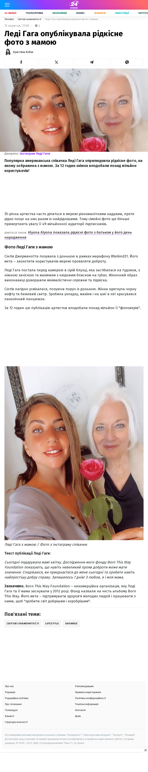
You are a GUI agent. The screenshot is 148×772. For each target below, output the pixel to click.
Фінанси (100, 13)
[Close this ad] (145, 750)
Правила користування (88, 692)
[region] (74, 763)
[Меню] (7, 5)
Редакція (10, 692)
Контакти (80, 710)
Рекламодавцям (84, 686)
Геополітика (34, 13)
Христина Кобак (23, 52)
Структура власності (16, 722)
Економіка (59, 13)
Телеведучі (11, 710)
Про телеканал (13, 704)
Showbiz (9, 19)
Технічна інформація (86, 704)
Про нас (9, 686)
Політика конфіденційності (90, 698)
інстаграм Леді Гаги (35, 153)
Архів (78, 716)
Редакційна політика (16, 698)
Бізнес (80, 13)
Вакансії (9, 716)
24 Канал (10, 13)
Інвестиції (122, 13)
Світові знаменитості (30, 19)
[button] (21, 62)
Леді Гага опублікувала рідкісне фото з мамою (71, 19)
